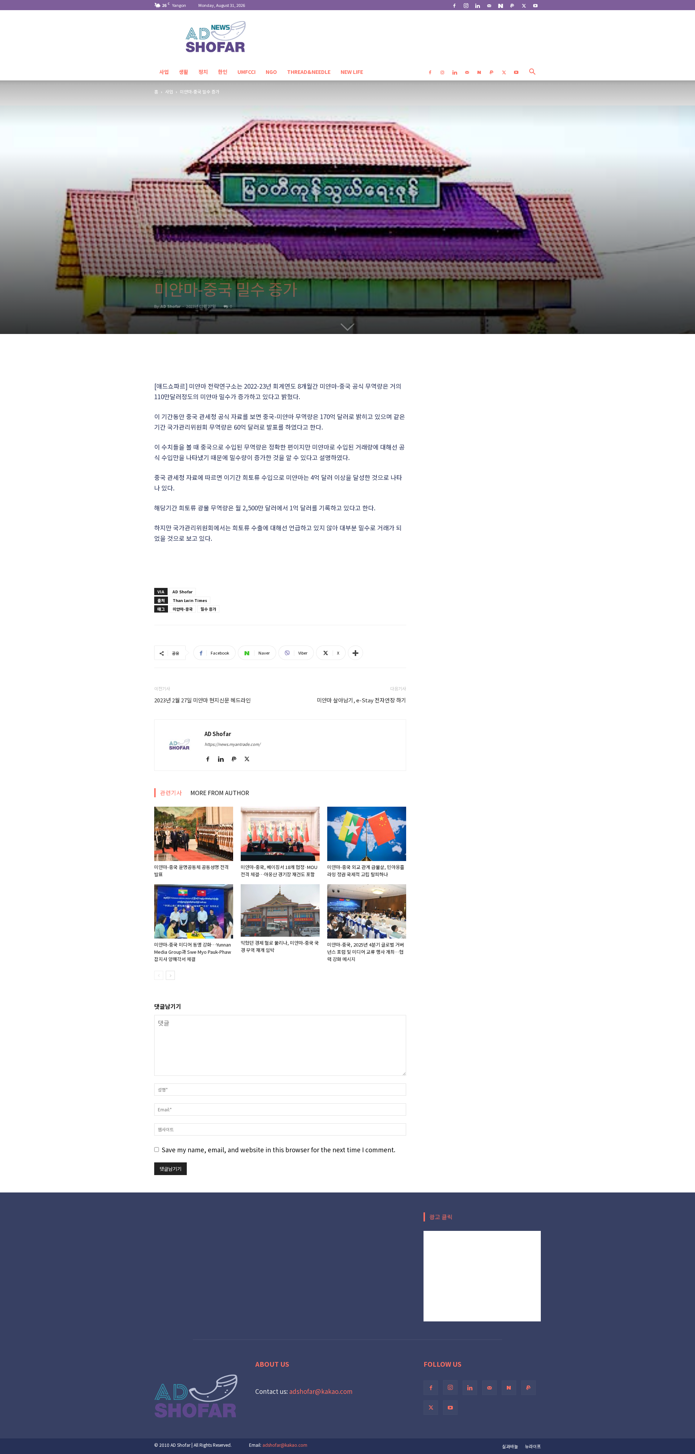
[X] (523, 5)
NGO (271, 71)
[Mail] (489, 5)
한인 (222, 71)
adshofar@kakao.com (321, 1391)
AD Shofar (170, 306)
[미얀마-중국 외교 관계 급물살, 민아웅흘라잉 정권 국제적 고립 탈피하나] (366, 834)
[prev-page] (158, 975)
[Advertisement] (280, 362)
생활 (183, 71)
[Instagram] (465, 5)
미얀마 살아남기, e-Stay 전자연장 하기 (361, 700)
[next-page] (170, 975)
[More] (355, 652)
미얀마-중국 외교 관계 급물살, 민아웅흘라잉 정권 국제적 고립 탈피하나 (365, 871)
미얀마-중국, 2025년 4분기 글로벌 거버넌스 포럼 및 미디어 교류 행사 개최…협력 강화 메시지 (365, 951)
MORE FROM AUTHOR (219, 792)
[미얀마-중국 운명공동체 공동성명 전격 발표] (193, 834)
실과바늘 (510, 1446)
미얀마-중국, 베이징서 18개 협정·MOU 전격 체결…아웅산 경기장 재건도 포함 (279, 871)
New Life (352, 71)
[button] (532, 71)
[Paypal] (512, 5)
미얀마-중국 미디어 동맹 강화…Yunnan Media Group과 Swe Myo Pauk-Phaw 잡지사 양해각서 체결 (192, 951)
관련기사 (171, 792)
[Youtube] (535, 5)
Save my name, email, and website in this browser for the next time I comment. (278, 1149)
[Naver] (500, 5)
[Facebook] (454, 5)
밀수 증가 (208, 609)
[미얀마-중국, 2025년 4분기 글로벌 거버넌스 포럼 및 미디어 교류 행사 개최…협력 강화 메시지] (366, 911)
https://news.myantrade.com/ (232, 744)
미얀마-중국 (183, 609)
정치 (203, 71)
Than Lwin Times (190, 600)
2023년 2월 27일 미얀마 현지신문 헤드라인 (202, 700)
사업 (164, 71)
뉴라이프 (533, 1446)
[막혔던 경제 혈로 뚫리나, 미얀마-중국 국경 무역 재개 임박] (280, 910)
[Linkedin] (477, 5)
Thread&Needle (308, 71)
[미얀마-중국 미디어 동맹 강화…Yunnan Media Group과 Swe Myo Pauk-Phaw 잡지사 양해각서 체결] (193, 911)
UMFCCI (246, 71)
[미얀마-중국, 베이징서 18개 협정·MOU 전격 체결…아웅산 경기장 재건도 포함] (280, 834)
